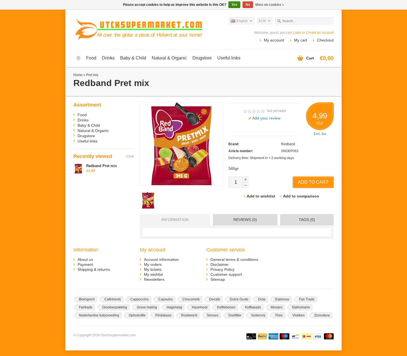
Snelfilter (234, 315)
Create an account (320, 33)
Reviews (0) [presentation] (245, 219)
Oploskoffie (137, 315)
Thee (279, 315)
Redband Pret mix (101, 166)
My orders (153, 264)
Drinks (108, 58)
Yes (234, 5)
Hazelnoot (199, 307)
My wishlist (153, 274)
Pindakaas (163, 315)
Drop (262, 299)
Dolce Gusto (239, 299)
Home (78, 58)
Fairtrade (85, 307)
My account (274, 40)
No (248, 5)
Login (297, 33)
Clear (130, 156)
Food (91, 58)
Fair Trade (307, 299)
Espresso (282, 299)
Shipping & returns (94, 269)
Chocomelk (191, 299)
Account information (161, 259)
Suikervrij (258, 315)
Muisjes (276, 307)
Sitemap (217, 279)
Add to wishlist (261, 196)
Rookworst (189, 315)
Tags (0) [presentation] (307, 219)
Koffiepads (253, 307)
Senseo (212, 315)
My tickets (152, 269)
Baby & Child (133, 58)
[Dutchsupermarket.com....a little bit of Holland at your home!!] (138, 29)
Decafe (214, 299)
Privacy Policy (222, 269)
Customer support (226, 274)
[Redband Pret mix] (148, 207)
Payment (85, 264)
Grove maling (147, 307)
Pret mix (92, 75)
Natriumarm (301, 307)
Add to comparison (301, 196)
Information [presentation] (175, 219)
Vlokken (298, 315)
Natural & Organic (169, 58)
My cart (300, 40)
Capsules (165, 299)
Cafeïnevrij (112, 299)
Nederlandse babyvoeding (99, 315)
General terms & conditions (234, 259)
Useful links (228, 58)
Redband (288, 144)
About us (85, 259)
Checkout (325, 40)
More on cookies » (269, 5)
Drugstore (202, 58)
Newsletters (154, 279)
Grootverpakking (114, 307)
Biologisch (87, 299)
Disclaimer (219, 264)
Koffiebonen (226, 307)
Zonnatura (322, 315)
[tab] (173, 219)
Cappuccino (139, 299)
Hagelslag (174, 307)
